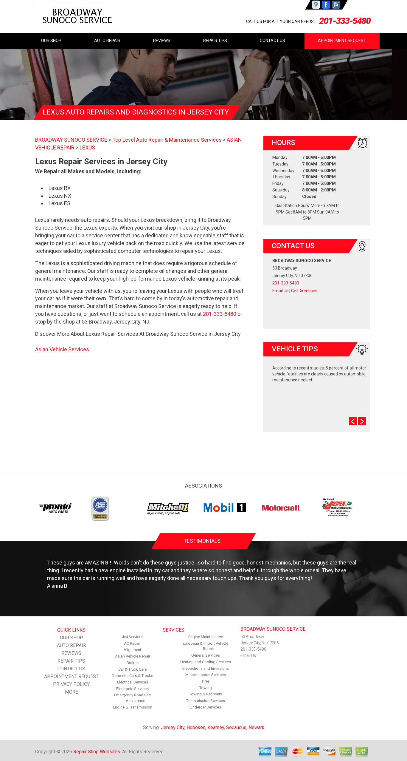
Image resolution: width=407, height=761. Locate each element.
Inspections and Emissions (205, 668)
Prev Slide (353, 421)
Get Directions (304, 290)
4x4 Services (132, 637)
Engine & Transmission (132, 707)
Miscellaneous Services (205, 674)
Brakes (133, 663)
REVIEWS (161, 40)
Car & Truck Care (132, 669)
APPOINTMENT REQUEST (342, 40)
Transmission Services (205, 700)
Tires (205, 681)
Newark (256, 727)
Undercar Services (205, 707)
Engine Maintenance (205, 637)
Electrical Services (132, 682)
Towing (205, 688)
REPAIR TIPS (215, 40)
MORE (71, 692)
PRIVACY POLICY (71, 684)
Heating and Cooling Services (205, 662)
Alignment (132, 649)
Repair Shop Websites (96, 751)
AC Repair (132, 643)
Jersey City (172, 727)
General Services (205, 655)
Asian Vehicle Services (62, 349)
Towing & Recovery (205, 694)
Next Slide (362, 421)
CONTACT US (272, 40)
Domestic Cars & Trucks (132, 675)
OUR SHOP (51, 40)
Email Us (280, 290)
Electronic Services (132, 688)
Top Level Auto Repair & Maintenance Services (167, 140)
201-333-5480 (344, 21)
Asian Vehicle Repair (132, 656)
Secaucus (236, 727)
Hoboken (196, 727)
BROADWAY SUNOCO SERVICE (71, 140)
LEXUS (87, 147)
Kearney (215, 727)
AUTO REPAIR (107, 40)
